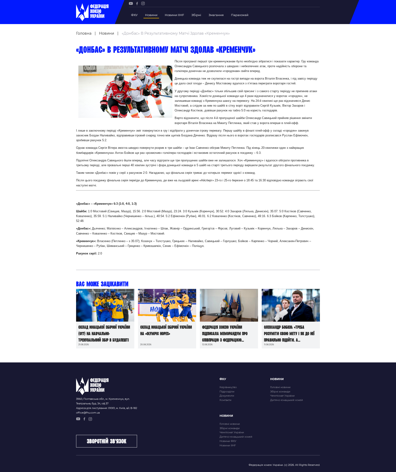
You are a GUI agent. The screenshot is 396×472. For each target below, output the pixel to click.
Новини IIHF (174, 15)
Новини (151, 15)
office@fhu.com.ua (88, 412)
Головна (83, 33)
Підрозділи (227, 391)
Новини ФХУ (228, 441)
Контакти (225, 400)
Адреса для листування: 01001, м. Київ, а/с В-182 (106, 408)
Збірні (196, 15)
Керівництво (228, 387)
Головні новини (280, 387)
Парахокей (239, 15)
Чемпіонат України (282, 395)
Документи (227, 395)
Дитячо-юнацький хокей (286, 400)
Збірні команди (280, 391)
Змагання (216, 15)
